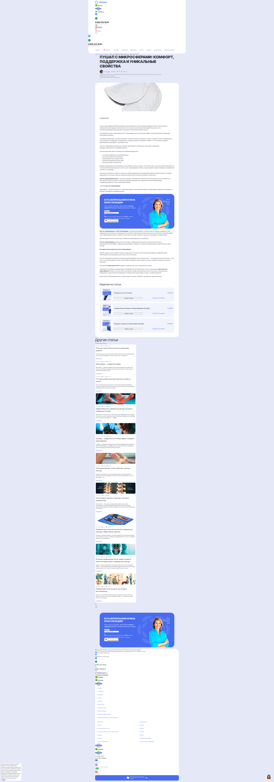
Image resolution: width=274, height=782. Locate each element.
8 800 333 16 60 (102, 22)
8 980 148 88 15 (100, 669)
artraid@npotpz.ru (101, 673)
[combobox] (107, 211)
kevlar (108, 71)
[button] (137, 603)
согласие (109, 216)
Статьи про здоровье (104, 54)
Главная (97, 54)
